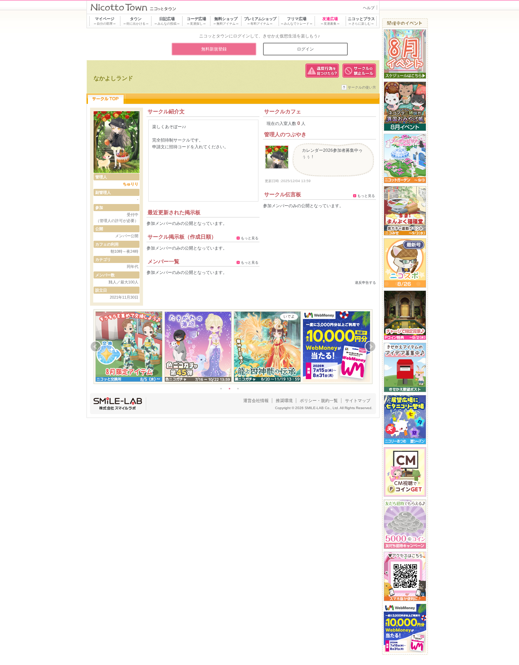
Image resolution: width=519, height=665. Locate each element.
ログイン (305, 49)
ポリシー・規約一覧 (319, 400)
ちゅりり (130, 184)
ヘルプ (369, 8)
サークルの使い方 (362, 87)
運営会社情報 (256, 400)
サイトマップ (357, 400)
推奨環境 (284, 400)
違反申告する (365, 282)
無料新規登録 (214, 49)
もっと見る (249, 238)
